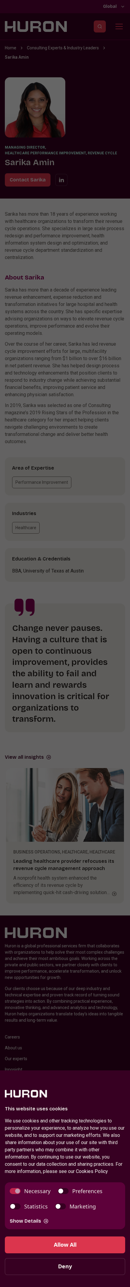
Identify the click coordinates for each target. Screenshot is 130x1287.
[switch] (30, 1191)
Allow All (65, 1244)
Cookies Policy (92, 1171)
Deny (65, 1266)
